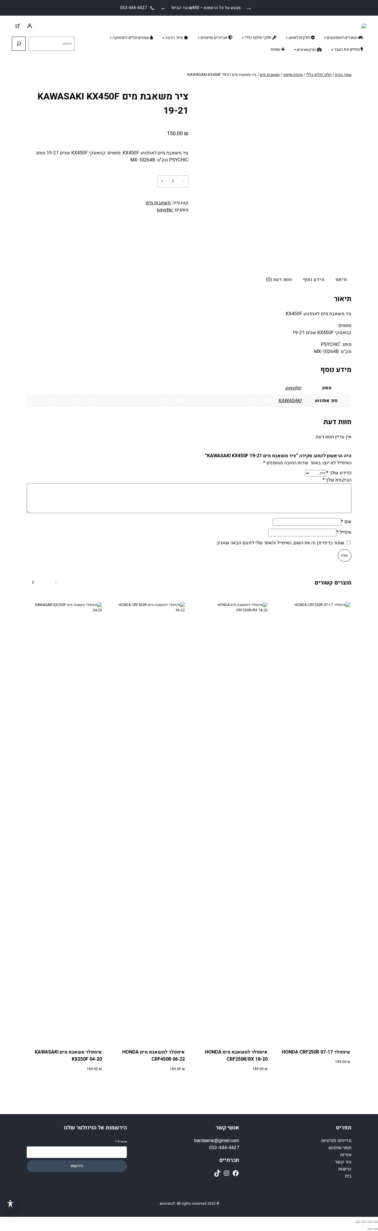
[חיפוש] (19, 43)
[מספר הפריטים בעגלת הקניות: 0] (18, 26)
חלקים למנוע (300, 38)
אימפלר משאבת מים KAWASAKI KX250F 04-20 (68, 1056)
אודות (345, 1154)
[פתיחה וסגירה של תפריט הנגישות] (10, 1203)
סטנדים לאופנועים (342, 38)
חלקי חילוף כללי (258, 38)
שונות (276, 49)
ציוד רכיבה (174, 38)
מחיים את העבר (347, 49)
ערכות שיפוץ (293, 74)
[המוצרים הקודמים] (56, 583)
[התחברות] (29, 26)
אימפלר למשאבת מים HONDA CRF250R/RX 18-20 (236, 1056)
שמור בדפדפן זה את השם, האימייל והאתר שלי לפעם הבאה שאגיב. (280, 542)
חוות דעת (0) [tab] (279, 279)
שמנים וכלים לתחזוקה (131, 38)
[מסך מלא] (369, 1222)
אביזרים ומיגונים (214, 38)
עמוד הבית (343, 74)
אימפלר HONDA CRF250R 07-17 (316, 1052)
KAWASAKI (289, 400)
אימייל (343, 532)
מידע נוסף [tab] (313, 279)
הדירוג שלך (338, 472)
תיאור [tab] (341, 279)
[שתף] (363, 1222)
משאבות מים (270, 74)
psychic (165, 209)
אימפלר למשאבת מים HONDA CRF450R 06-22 (153, 1056)
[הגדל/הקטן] (375, 1222)
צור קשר (343, 1161)
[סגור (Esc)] (358, 1222)
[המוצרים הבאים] (32, 583)
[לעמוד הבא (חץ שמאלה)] (369, 1229)
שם (346, 521)
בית (348, 1176)
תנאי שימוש (339, 1147)
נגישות (344, 1169)
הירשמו (77, 1166)
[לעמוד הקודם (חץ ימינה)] (375, 1229)
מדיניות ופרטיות (336, 1140)
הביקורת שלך (336, 480)
